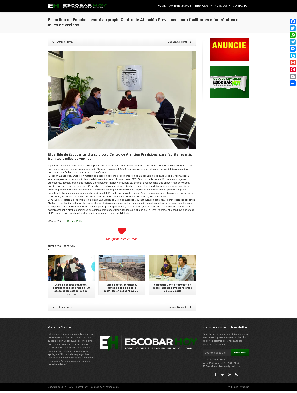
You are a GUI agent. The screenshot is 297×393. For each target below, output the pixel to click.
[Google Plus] (229, 374)
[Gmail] (292, 62)
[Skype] (292, 55)
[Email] (292, 76)
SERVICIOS (202, 5)
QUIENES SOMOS (180, 5)
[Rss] (236, 374)
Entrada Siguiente (178, 41)
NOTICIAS (221, 5)
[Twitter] (222, 374)
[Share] (292, 83)
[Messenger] (292, 48)
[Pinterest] (292, 69)
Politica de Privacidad (238, 387)
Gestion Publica (75, 221)
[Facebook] (215, 374)
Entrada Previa (64, 41)
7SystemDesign (111, 387)
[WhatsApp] (292, 35)
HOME (162, 5)
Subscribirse (240, 352)
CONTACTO (240, 5)
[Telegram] (292, 41)
